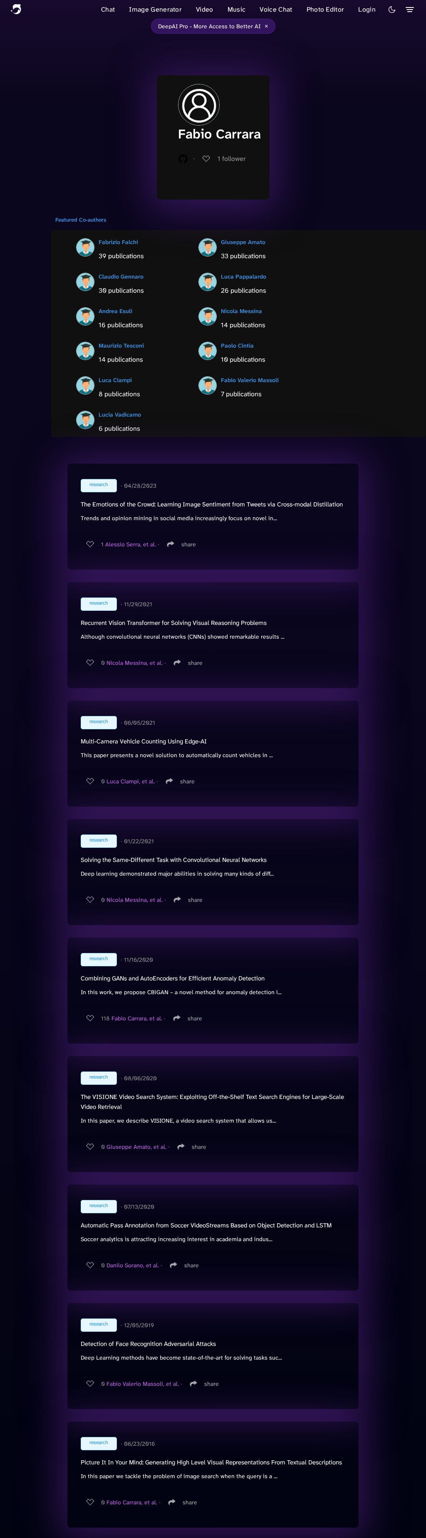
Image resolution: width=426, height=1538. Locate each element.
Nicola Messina (241, 311)
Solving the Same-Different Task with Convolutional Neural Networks (174, 860)
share (188, 544)
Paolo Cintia (237, 345)
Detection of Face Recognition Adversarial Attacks (148, 1344)
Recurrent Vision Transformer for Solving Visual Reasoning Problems (174, 623)
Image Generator (155, 9)
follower (232, 158)
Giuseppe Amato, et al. (136, 1146)
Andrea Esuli (115, 311)
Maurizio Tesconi (121, 345)
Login (367, 9)
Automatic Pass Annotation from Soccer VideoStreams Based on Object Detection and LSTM (206, 1225)
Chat (108, 9)
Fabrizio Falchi (118, 242)
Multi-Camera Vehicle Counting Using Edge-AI (144, 741)
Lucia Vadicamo (120, 414)
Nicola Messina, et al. (134, 663)
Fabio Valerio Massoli (250, 380)
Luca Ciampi (115, 380)
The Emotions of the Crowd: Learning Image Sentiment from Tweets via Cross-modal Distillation (212, 504)
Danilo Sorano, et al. (132, 1265)
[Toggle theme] (392, 9)
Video (204, 9)
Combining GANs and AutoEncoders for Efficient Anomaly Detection (173, 978)
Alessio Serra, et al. (130, 544)
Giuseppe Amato (243, 242)
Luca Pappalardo (243, 276)
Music (237, 9)
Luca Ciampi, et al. (130, 781)
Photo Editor (325, 9)
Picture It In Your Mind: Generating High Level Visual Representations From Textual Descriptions (211, 1462)
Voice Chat (276, 9)
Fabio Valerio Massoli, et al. (142, 1383)
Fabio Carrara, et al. (136, 1018)
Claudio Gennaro (121, 276)
